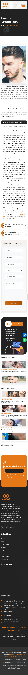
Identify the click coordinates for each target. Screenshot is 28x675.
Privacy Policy (8, 634)
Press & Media (5, 556)
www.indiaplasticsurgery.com (11, 621)
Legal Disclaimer (20, 636)
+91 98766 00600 (10, 331)
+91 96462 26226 (10, 337)
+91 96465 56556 (10, 339)
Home (3, 25)
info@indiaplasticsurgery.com (13, 341)
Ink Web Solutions (17, 656)
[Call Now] (25, 335)
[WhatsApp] (25, 340)
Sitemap (14, 639)
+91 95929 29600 (10, 333)
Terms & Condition (8, 636)
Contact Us (4, 559)
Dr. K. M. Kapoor (5, 544)
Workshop (4, 547)
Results (3, 553)
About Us (3, 541)
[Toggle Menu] (23, 5)
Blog (2, 550)
